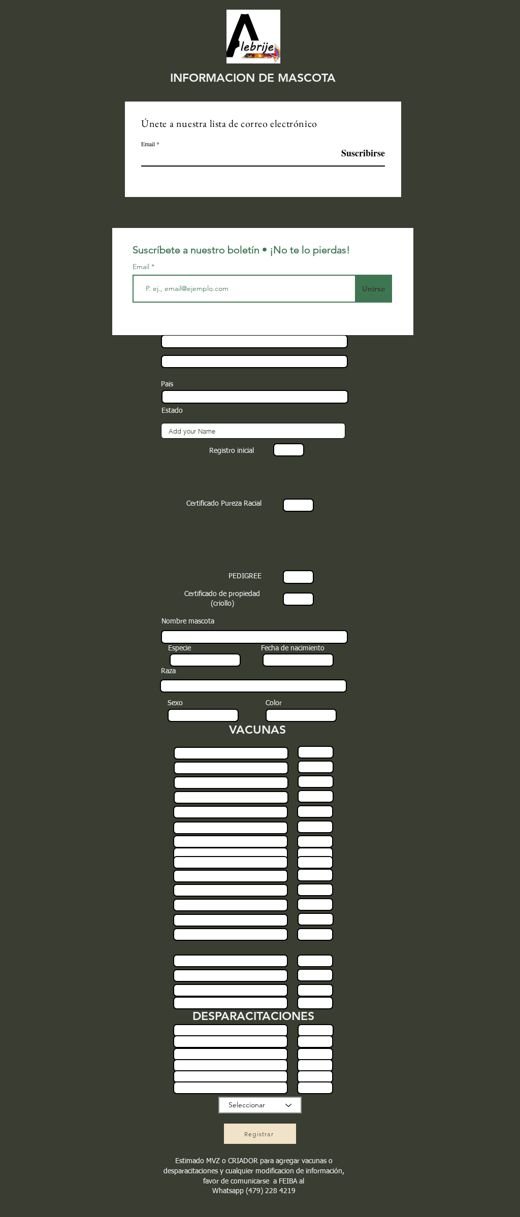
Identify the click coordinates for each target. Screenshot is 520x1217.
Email (148, 144)
